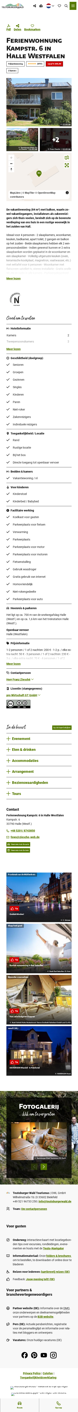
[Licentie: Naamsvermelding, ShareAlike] (18, 707)
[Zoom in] (11, 158)
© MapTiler (28, 192)
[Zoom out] (11, 163)
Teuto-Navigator (53, 1248)
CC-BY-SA (67, 124)
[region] (39, 177)
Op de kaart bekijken (62, 727)
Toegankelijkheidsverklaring (38, 1377)
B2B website (45, 1316)
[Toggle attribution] (67, 192)
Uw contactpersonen (34, 1208)
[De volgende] (44, 1167)
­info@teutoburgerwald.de (55, 1201)
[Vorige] (34, 1167)
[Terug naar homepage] (13, 5)
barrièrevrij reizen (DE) (55, 1271)
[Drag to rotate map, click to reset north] (11, 169)
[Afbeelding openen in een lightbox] (39, 102)
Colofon (48, 1373)
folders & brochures (59, 1255)
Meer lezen (13, 278)
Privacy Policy (32, 1373)
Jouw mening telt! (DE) (40, 1279)
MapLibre (15, 192)
